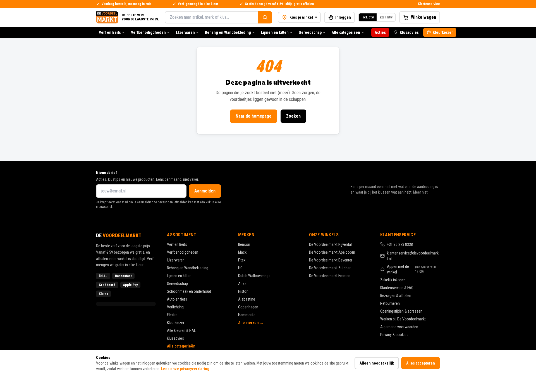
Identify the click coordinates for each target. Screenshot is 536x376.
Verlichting (175, 307)
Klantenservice (429, 4)
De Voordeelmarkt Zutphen (330, 268)
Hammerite (246, 315)
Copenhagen (248, 307)
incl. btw (368, 17)
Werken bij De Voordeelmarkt (403, 319)
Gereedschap (310, 32)
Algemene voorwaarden (399, 327)
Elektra (172, 315)
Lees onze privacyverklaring (185, 369)
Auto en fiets (177, 299)
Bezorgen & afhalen (395, 295)
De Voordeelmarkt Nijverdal (330, 244)
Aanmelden (205, 191)
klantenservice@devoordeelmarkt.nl (413, 256)
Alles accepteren (420, 363)
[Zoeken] (265, 17)
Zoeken (293, 116)
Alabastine (246, 299)
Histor (243, 291)
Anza (242, 283)
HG (240, 268)
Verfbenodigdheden (148, 32)
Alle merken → (251, 322)
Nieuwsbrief (106, 172)
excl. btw (386, 17)
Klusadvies (409, 32)
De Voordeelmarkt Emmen (329, 275)
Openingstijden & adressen (401, 311)
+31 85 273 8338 (400, 244)
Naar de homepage (254, 116)
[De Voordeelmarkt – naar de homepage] (107, 17)
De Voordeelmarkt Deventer (330, 260)
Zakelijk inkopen (393, 280)
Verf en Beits (110, 32)
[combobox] (211, 17)
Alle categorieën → (183, 346)
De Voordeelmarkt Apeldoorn (332, 252)
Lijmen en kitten (275, 32)
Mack (242, 252)
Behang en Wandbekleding (228, 32)
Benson (244, 244)
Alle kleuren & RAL (181, 330)
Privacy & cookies (394, 334)
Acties (380, 32)
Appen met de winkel (412, 269)
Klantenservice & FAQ (396, 287)
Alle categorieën (346, 32)
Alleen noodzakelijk (377, 363)
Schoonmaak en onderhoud (189, 291)
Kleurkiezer (443, 32)
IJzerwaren (185, 32)
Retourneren (390, 303)
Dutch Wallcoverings (254, 275)
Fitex (241, 260)
